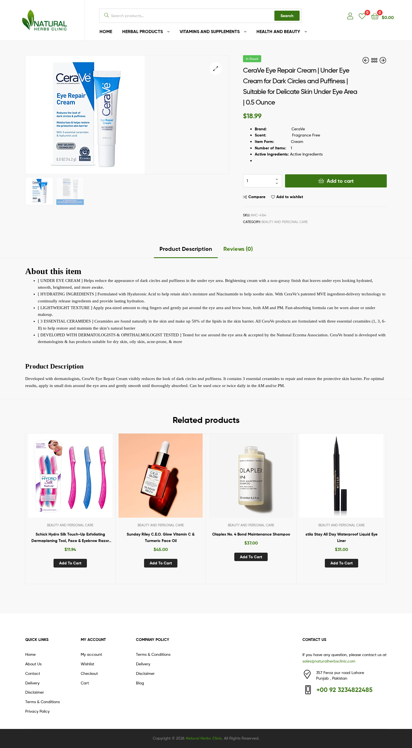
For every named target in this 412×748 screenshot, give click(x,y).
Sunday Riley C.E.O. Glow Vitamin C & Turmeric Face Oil (161, 537)
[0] (362, 15)
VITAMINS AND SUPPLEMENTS (210, 31)
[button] (215, 68)
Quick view (84, 480)
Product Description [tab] (185, 248)
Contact (32, 673)
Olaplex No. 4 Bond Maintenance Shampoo (251, 534)
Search (287, 15)
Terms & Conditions (42, 701)
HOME (105, 31)
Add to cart (340, 181)
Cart (85, 682)
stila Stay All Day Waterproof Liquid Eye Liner (341, 537)
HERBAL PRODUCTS (142, 31)
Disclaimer (34, 692)
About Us (33, 663)
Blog (140, 682)
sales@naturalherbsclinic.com (328, 661)
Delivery (32, 682)
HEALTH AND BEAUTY (278, 31)
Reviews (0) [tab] (238, 248)
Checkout (89, 673)
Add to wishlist (289, 196)
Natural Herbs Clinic (204, 738)
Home (30, 654)
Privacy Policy (37, 711)
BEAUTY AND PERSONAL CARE (284, 222)
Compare (256, 196)
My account (91, 654)
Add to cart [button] (70, 563)
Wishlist (87, 663)
